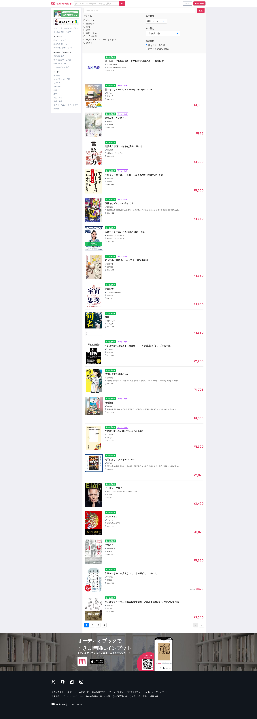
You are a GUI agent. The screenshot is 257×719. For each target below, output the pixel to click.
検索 (201, 10)
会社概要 (143, 696)
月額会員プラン (133, 692)
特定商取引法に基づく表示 (98, 696)
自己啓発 (57, 86)
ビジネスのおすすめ (61, 67)
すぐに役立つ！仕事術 (62, 60)
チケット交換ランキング (63, 48)
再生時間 (150, 16)
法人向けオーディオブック (156, 692)
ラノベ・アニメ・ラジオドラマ (66, 105)
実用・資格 (58, 97)
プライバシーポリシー (73, 696)
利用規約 (55, 696)
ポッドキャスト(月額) (62, 79)
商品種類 (150, 41)
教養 (55, 90)
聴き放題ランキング (61, 44)
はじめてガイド (82, 692)
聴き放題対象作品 (156, 45)
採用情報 (154, 696)
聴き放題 (57, 75)
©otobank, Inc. (77, 704)
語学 (55, 94)
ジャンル (88, 16)
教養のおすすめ (60, 63)
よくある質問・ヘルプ (62, 32)
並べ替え (150, 28)
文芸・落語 (58, 101)
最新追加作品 (59, 56)
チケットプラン (116, 692)
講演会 (56, 108)
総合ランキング (60, 40)
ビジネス (57, 83)
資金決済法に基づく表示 (124, 696)
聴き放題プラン (99, 692)
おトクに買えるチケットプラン (66, 28)
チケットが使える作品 (158, 48)
